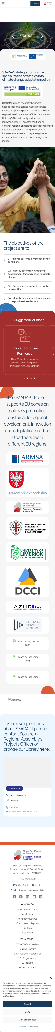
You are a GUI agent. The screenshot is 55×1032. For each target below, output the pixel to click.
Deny (27, 1011)
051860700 (13, 807)
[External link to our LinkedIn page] (40, 896)
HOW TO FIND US (27, 879)
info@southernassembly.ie (27, 890)
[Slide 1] (24, 378)
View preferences (27, 1019)
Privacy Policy (33, 1026)
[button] (50, 977)
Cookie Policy (21, 1026)
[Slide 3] (31, 378)
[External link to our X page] (20, 896)
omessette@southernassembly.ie (23, 811)
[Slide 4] (34, 378)
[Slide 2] (27, 378)
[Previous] (13, 36)
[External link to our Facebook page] (14, 896)
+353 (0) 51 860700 (27, 884)
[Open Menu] (3, 3)
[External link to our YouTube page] (34, 896)
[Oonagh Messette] (7, 807)
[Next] (41, 36)
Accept (27, 1003)
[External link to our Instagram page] (27, 896)
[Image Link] (22, 91)
